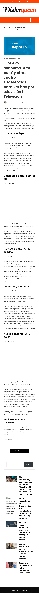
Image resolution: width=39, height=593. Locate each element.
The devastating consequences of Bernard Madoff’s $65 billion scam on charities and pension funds (26, 486)
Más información (19, 451)
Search (8, 461)
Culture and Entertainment (12, 58)
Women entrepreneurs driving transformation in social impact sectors (26, 551)
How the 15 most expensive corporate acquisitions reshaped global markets (24, 531)
